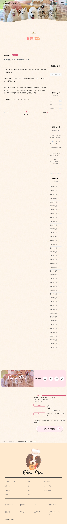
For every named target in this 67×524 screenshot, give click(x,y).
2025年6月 (53, 210)
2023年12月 (54, 267)
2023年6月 (53, 290)
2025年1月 (53, 229)
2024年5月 (53, 252)
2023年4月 (53, 298)
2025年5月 (53, 213)
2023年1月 (53, 309)
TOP (4, 441)
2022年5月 (53, 340)
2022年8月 (53, 328)
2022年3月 (53, 347)
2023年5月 (53, 294)
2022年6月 (53, 336)
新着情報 (11, 441)
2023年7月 (53, 286)
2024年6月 (53, 248)
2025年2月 (53, 225)
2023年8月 (53, 282)
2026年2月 (53, 187)
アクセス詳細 (49, 429)
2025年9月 (53, 202)
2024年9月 (53, 240)
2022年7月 (53, 332)
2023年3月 (53, 301)
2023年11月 (53, 271)
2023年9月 (53, 278)
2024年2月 (53, 263)
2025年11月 (53, 194)
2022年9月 (53, 324)
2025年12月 (54, 190)
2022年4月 (53, 344)
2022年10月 (54, 321)
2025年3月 (53, 221)
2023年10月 (54, 275)
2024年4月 (53, 255)
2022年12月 (54, 313)
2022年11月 (53, 317)
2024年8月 (53, 244)
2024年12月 (54, 232)
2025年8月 (53, 206)
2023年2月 (53, 305)
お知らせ (14, 55)
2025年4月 (53, 217)
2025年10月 (54, 198)
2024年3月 (53, 259)
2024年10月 (54, 236)
